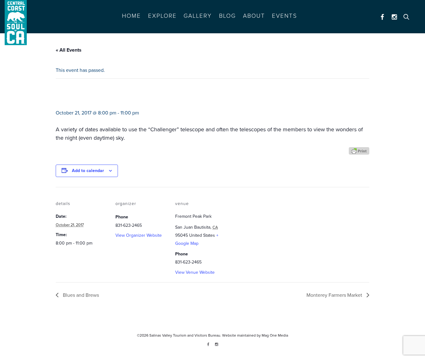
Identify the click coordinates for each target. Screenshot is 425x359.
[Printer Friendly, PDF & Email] (359, 150)
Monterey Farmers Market (334, 295)
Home (131, 15)
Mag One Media (275, 335)
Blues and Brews (80, 295)
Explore (162, 15)
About (254, 15)
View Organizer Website (138, 235)
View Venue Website (195, 272)
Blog (227, 15)
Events (284, 15)
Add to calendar (88, 170)
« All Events (69, 50)
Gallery (198, 15)
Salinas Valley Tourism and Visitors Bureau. (184, 335)
